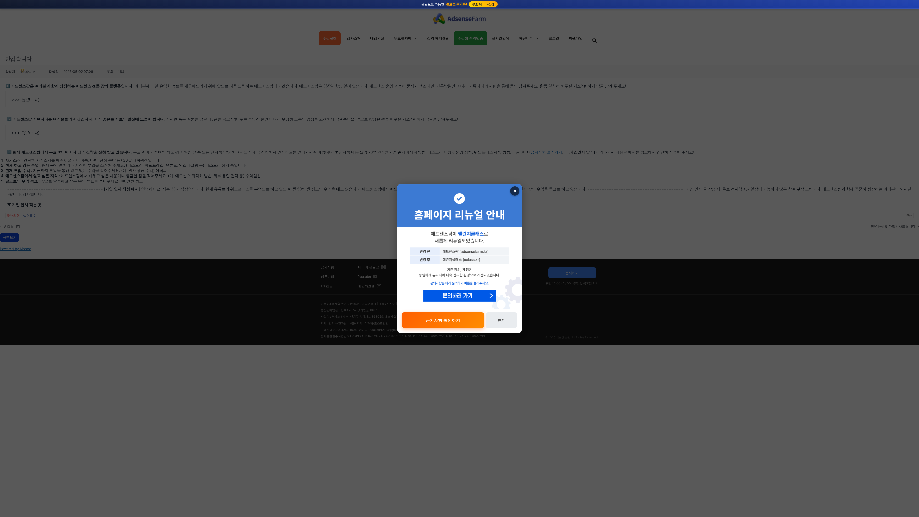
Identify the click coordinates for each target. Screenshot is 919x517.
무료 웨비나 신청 (483, 4)
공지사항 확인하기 (443, 320)
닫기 (501, 320)
